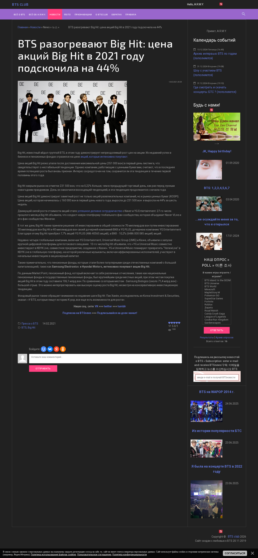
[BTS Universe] (217, 283)
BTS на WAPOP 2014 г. (216, 392)
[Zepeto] (217, 307)
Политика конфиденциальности (129, 554)
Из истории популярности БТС (217, 431)
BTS (24, 327)
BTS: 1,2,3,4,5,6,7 (216, 188)
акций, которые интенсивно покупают (103, 156)
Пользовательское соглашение (94, 554)
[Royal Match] (217, 310)
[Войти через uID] (43, 349)
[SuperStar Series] (217, 298)
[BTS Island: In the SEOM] (217, 280)
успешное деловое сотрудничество (100, 210)
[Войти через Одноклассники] (63, 349)
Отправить (43, 368)
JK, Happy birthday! (216, 151)
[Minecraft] (217, 289)
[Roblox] (217, 304)
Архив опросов (224, 337)
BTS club (20, 4)
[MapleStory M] (217, 292)
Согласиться (235, 553)
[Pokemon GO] (217, 295)
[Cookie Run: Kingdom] (217, 319)
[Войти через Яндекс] (56, 349)
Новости (35, 27)
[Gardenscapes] (217, 322)
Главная (23, 27)
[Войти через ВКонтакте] (50, 349)
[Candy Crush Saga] (217, 313)
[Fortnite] (217, 301)
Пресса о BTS (30, 323)
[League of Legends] (217, 316)
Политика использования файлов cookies (53, 554)
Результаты (207, 337)
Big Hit (31, 327)
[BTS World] (217, 286)
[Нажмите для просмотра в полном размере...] (72, 142)
